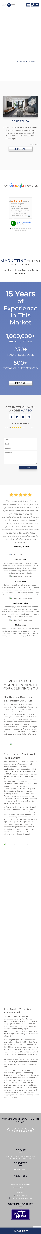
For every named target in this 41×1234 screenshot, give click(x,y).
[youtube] (23, 417)
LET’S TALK (20, 148)
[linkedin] (17, 417)
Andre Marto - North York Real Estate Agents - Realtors (9, 5)
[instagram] (28, 417)
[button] (37, 4)
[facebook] (11, 417)
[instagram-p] (24, 1130)
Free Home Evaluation (21, 1169)
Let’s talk (20, 383)
